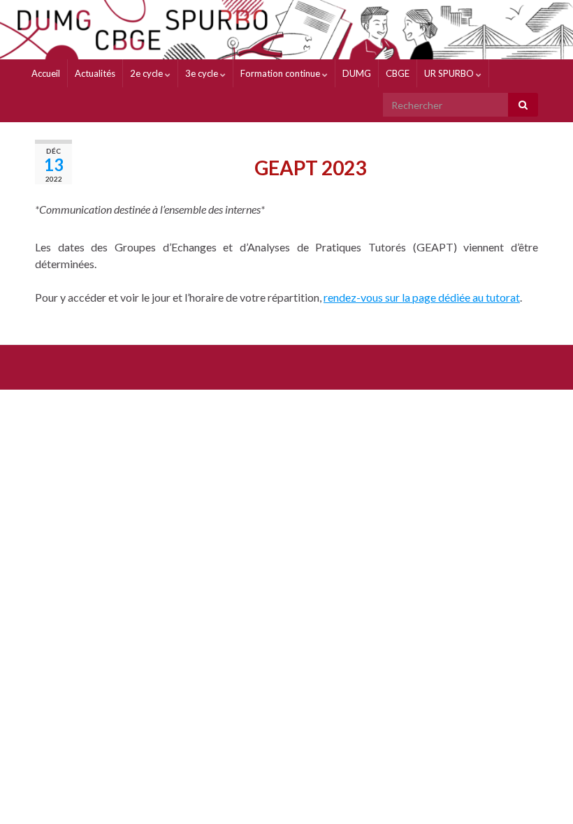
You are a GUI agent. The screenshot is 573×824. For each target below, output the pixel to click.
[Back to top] (541, 792)
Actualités (95, 73)
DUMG (356, 73)
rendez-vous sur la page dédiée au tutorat (422, 297)
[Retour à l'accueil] (286, 29)
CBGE (397, 73)
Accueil (45, 73)
